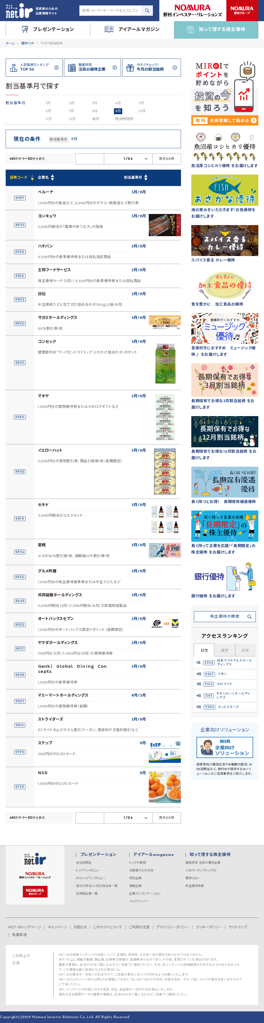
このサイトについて (107, 927)
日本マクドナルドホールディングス (234, 662)
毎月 (95, 119)
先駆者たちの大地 (141, 870)
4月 (118, 103)
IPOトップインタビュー (91, 878)
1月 (48, 103)
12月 (72, 119)
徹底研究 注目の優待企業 (202, 862)
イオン (222, 674)
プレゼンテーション (98, 855)
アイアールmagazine (153, 855)
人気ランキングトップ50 (200, 870)
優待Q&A (192, 878)
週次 (224, 651)
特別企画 (135, 878)
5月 (141, 103)
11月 (49, 119)
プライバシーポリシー (172, 927)
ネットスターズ (228, 707)
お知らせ (80, 927)
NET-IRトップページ (24, 927)
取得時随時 (124, 119)
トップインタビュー (88, 870)
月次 (245, 651)
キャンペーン (57, 927)
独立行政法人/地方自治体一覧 (97, 886)
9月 (118, 111)
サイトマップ (237, 927)
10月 (142, 111)
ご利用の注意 (139, 927)
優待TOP (27, 43)
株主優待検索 (194, 886)
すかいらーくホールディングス (233, 695)
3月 (94, 103)
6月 (48, 111)
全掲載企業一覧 (87, 893)
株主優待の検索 (225, 617)
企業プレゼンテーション (145, 893)
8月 (95, 111)
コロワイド (224, 684)
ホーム (10, 43)
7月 (71, 111)
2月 (72, 103)
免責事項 (19, 935)
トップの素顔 (137, 862)
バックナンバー (139, 901)
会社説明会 (84, 862)
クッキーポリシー (209, 927)
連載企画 (135, 886)
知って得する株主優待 (209, 855)
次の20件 (167, 159)
